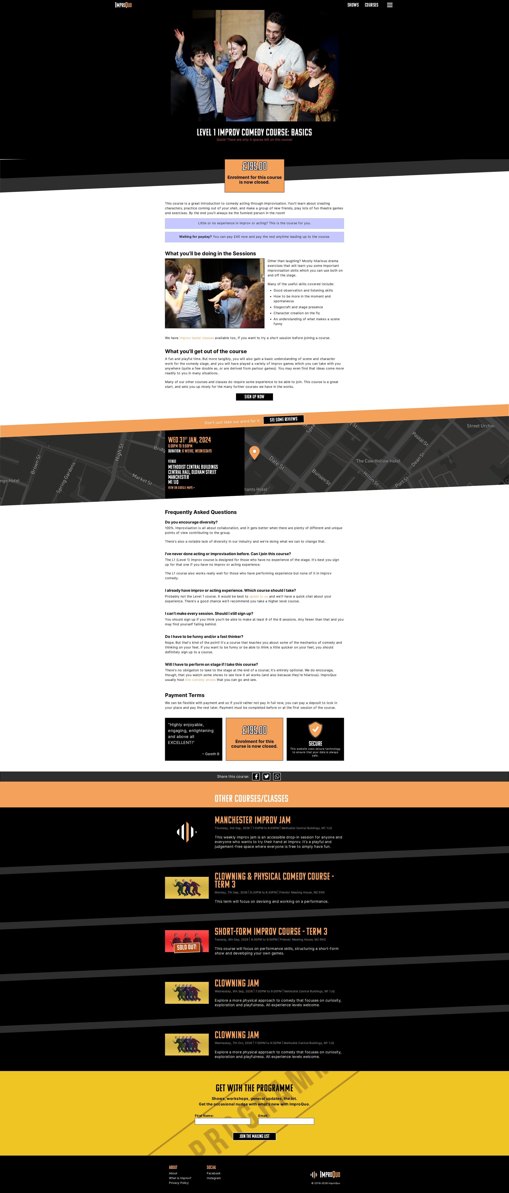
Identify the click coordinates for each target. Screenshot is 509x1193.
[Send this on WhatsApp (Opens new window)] (277, 776)
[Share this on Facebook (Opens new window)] (256, 776)
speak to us (259, 596)
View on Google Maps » (181, 487)
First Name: (204, 1116)
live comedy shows (200, 680)
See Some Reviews (284, 419)
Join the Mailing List (254, 1136)
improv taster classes (197, 338)
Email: (263, 1116)
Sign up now (254, 396)
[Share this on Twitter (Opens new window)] (266, 776)
